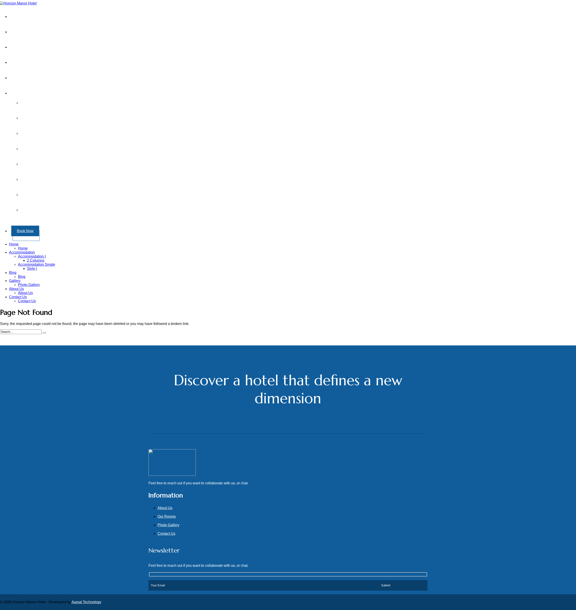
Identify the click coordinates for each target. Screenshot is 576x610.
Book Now (25, 231)
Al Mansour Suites (40, 118)
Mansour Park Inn (40, 164)
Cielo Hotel (35, 149)
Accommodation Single (36, 264)
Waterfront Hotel (39, 210)
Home (19, 16)
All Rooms (23, 47)
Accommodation (22, 252)
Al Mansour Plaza (40, 103)
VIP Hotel (33, 195)
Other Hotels (25, 93)
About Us (22, 32)
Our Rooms (167, 516)
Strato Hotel (35, 179)
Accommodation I (32, 256)
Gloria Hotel (35, 133)
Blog (12, 272)
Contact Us (23, 78)
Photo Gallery (29, 285)
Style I (32, 268)
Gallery (20, 62)
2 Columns (35, 260)
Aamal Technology (86, 602)
